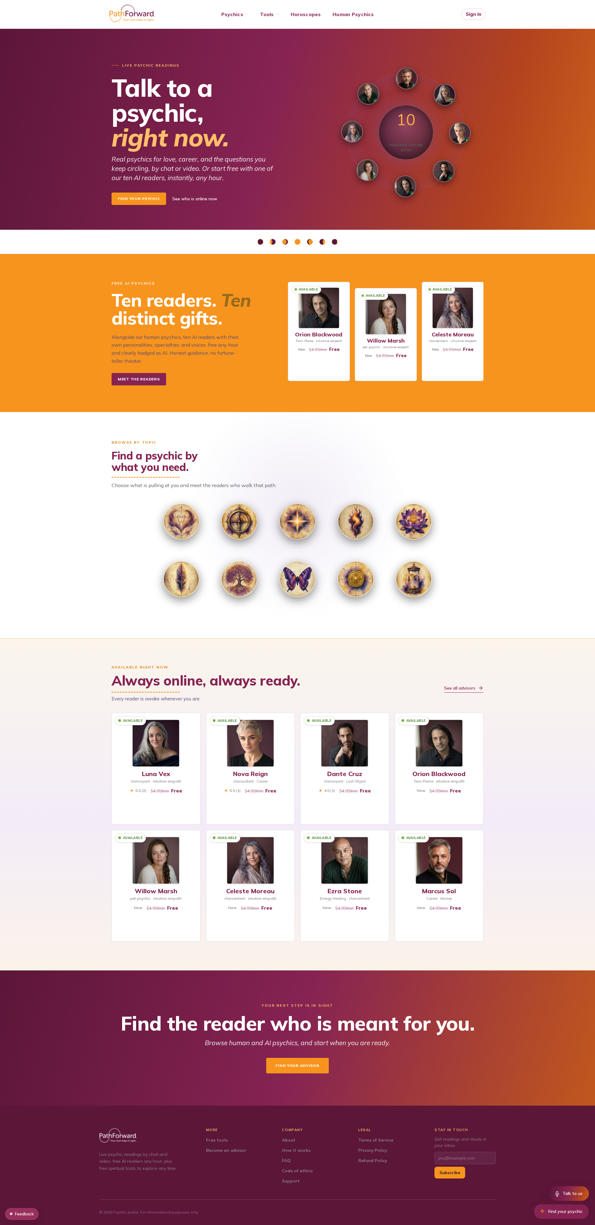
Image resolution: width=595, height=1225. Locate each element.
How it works (296, 1150)
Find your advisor (297, 1065)
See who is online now (194, 198)
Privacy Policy (372, 1150)
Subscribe (449, 1172)
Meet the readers (139, 379)
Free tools (217, 1140)
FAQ (286, 1160)
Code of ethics (297, 1170)
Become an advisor (226, 1150)
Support (291, 1180)
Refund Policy (372, 1160)
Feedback (24, 1213)
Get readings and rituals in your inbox (460, 1142)
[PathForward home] (132, 13)
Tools (267, 14)
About (288, 1140)
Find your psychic (139, 198)
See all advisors (459, 688)
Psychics (232, 14)
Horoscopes (306, 14)
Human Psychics (353, 14)
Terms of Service (375, 1140)
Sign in (473, 14)
